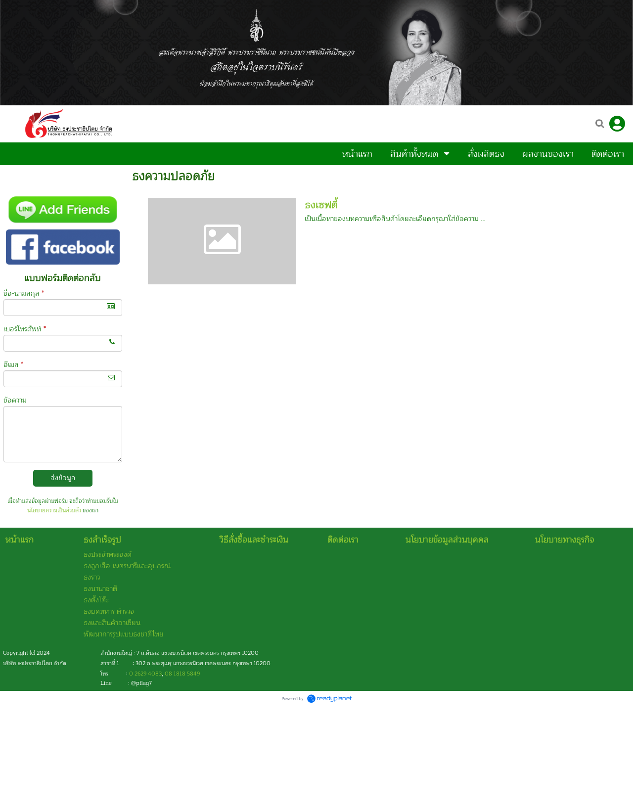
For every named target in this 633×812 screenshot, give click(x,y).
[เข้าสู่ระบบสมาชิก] (617, 123)
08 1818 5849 (182, 673)
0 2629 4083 (145, 673)
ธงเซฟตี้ (321, 205)
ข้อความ (15, 400)
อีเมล (13, 364)
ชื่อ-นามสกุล (23, 293)
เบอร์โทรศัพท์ (24, 329)
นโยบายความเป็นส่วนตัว (54, 510)
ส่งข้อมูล (62, 478)
